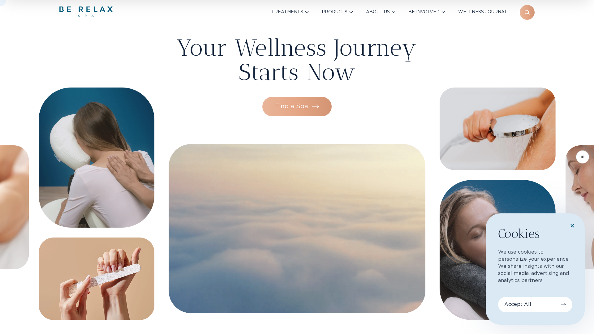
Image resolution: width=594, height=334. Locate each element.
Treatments (287, 12)
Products (334, 12)
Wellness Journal (482, 12)
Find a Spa (291, 106)
